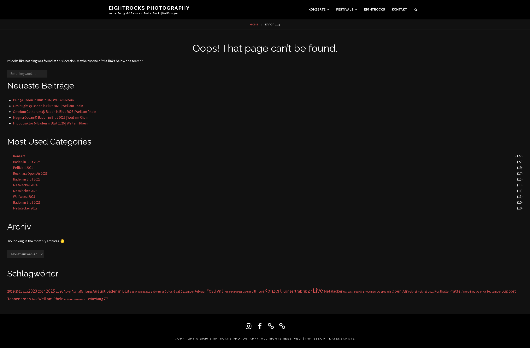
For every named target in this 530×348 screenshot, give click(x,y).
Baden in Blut (117, 291)
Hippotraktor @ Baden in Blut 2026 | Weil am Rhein (50, 123)
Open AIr (399, 291)
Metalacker (333, 291)
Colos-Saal (172, 291)
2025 (50, 291)
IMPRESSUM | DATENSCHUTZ (330, 338)
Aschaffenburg (82, 291)
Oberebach (384, 291)
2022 (25, 291)
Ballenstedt (157, 291)
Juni (261, 291)
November (370, 291)
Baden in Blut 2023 (26, 179)
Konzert (19, 156)
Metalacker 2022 (25, 208)
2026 (59, 291)
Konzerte (317, 9)
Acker (67, 291)
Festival (214, 290)
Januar (247, 291)
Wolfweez (68, 299)
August (99, 291)
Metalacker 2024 (25, 185)
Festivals (345, 9)
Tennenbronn (19, 298)
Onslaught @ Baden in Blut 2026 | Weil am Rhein (48, 106)
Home (254, 24)
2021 (18, 291)
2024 (41, 291)
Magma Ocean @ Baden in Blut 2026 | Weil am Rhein (50, 117)
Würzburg (95, 299)
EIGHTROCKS (374, 9)
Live (318, 290)
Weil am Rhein (51, 298)
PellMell (412, 291)
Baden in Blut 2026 (26, 202)
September (494, 291)
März (361, 291)
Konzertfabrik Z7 (297, 291)
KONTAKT (399, 9)
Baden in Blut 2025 (26, 162)
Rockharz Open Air (475, 291)
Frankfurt (229, 291)
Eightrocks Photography (149, 8)
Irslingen (238, 291)
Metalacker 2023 (25, 191)
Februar (200, 291)
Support (509, 291)
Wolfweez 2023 (24, 196)
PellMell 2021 (23, 167)
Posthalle (441, 291)
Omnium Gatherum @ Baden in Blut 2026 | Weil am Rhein (54, 111)
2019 (11, 291)
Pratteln (456, 291)
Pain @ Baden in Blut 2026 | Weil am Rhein (43, 100)
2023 (32, 291)
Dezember (187, 291)
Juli (255, 291)
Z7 (106, 298)
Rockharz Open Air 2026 (30, 173)
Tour (34, 299)
